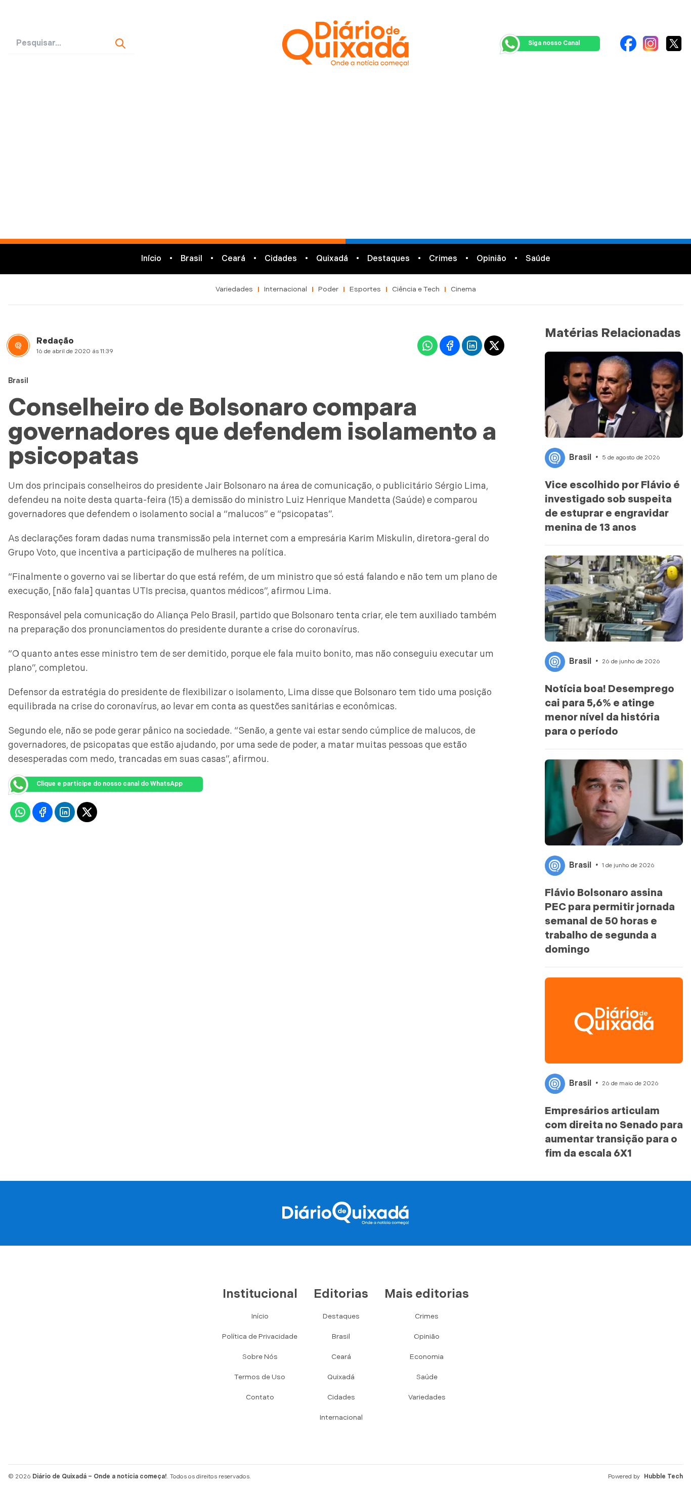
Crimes (443, 259)
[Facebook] (628, 43)
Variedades (234, 289)
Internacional (285, 289)
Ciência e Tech (416, 289)
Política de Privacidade (259, 1336)
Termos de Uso (259, 1377)
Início (151, 259)
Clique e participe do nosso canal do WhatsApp (109, 784)
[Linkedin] (472, 345)
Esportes (365, 289)
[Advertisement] (345, 163)
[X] (674, 43)
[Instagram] (650, 43)
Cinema (463, 289)
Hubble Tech (663, 1476)
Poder (328, 289)
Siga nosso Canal (554, 43)
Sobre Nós (260, 1356)
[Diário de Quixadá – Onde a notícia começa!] (345, 43)
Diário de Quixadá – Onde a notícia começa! (99, 1476)
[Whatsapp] (427, 345)
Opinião (491, 259)
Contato (260, 1397)
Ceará (233, 259)
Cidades (281, 259)
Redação (55, 341)
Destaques (388, 259)
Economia (427, 1356)
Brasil (191, 259)
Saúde (538, 259)
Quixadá (332, 259)
